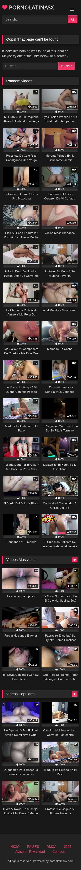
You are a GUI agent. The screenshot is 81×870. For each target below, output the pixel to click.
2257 (67, 846)
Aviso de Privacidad (30, 851)
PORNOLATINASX (30, 7)
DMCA (51, 846)
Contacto (59, 851)
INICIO (15, 846)
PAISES (33, 846)
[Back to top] (68, 858)
